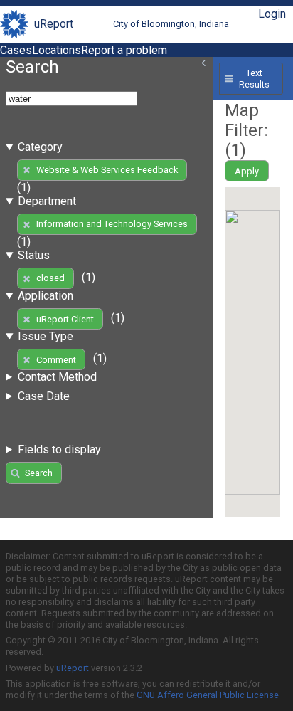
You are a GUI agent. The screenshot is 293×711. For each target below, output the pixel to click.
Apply (247, 171)
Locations (56, 50)
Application (45, 295)
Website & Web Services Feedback (107, 169)
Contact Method (57, 377)
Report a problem (124, 50)
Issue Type (45, 336)
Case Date (44, 396)
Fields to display (59, 449)
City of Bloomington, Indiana (171, 24)
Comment (56, 359)
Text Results (254, 78)
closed (50, 278)
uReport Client (65, 319)
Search (39, 473)
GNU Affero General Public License (208, 695)
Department (47, 201)
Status (34, 255)
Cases (16, 50)
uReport (53, 24)
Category (40, 147)
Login (272, 14)
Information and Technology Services (112, 223)
